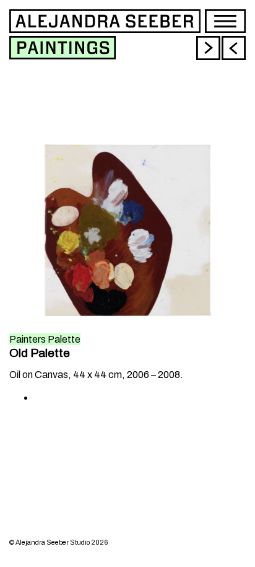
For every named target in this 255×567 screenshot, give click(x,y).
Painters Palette (44, 339)
